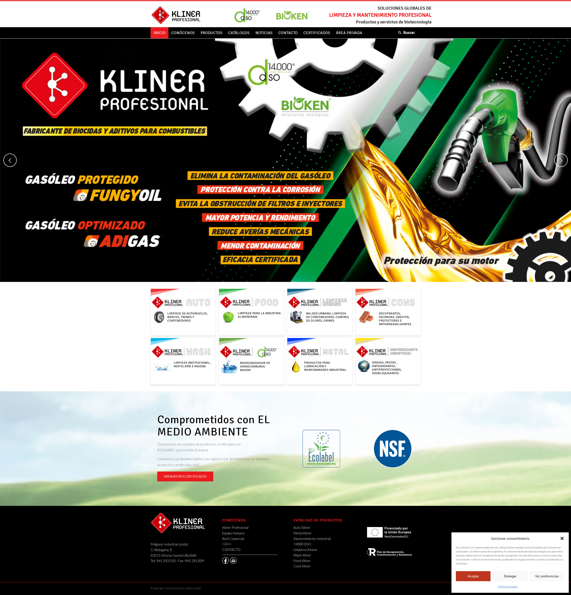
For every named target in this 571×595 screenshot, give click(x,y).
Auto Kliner (302, 527)
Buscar (409, 32)
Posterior (561, 160)
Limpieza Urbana (305, 550)
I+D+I (226, 544)
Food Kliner (302, 561)
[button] (562, 538)
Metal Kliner (303, 533)
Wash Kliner (302, 555)
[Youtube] (233, 560)
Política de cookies (508, 586)
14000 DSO (302, 544)
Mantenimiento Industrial (312, 539)
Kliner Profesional (235, 527)
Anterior (10, 160)
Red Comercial (233, 539)
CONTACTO (231, 550)
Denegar (510, 576)
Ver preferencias (547, 576)
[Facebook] (225, 560)
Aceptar (473, 576)
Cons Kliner (302, 566)
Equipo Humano (233, 533)
